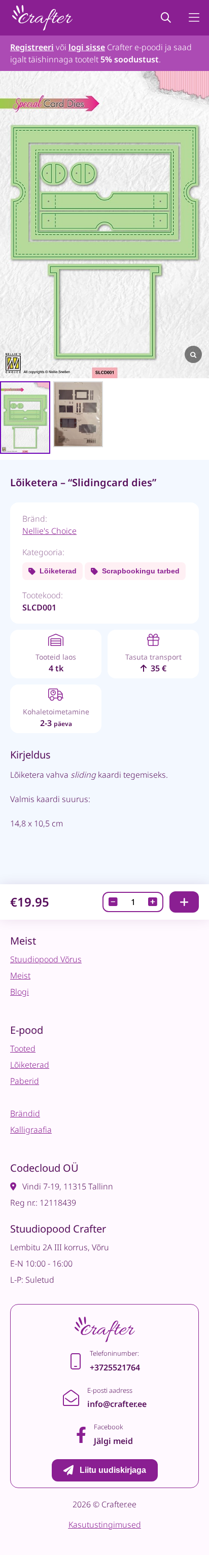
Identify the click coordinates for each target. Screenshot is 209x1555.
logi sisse (86, 47)
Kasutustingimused (104, 1524)
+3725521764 (115, 1367)
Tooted (23, 1048)
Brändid (25, 1113)
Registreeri (32, 47)
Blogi (19, 991)
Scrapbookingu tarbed (141, 571)
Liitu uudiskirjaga (113, 1470)
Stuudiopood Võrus (46, 959)
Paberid (24, 1081)
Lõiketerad (58, 571)
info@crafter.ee (117, 1403)
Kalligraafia (31, 1129)
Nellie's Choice (49, 530)
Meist (20, 975)
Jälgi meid (113, 1440)
